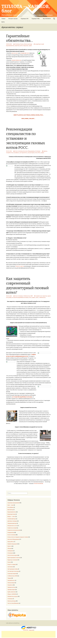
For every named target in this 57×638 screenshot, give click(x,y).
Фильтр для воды (28, 44)
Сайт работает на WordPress (12, 623)
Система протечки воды (13, 571)
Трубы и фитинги (11, 591)
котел (36, 152)
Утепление (10, 598)
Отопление (17, 44)
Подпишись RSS (24, 18)
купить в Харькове (24, 45)
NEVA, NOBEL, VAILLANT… (29, 118)
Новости (10, 546)
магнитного (15, 53)
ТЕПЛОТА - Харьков (28, 630)
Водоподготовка (11, 514)
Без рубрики (11, 507)
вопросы (45, 151)
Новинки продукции (12, 544)
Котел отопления (19, 151)
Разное (22, 44)
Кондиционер (11, 532)
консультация (31, 152)
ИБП (10, 297)
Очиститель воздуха (12, 555)
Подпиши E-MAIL (36, 18)
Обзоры (9, 548)
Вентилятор (10, 509)
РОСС (39, 152)
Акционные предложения (13, 502)
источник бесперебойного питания (20, 297)
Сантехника (10, 566)
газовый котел (9, 152)
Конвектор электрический (14, 530)
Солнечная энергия (12, 573)
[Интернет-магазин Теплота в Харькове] (17, 615)
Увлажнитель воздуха (13, 596)
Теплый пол (10, 585)
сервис (30, 45)
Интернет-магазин (13, 18)
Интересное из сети (12, 525)
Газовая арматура (12, 518)
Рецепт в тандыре (12, 564)
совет (37, 297)
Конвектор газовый (12, 528)
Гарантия (17, 45)
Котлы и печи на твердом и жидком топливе (18, 537)
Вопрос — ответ (11, 516)
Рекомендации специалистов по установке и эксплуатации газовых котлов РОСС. (25, 138)
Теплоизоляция (11, 582)
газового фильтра (16, 60)
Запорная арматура (12, 523)
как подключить (23, 152)
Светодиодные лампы (13, 569)
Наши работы (11, 541)
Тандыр (9, 578)
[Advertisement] (28, 634)
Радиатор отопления (12, 560)
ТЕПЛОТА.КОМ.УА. (38, 483)
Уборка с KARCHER (12, 594)
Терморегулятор (11, 587)
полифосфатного (25, 53)
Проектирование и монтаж (14, 557)
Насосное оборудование (29, 151)
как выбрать (16, 152)
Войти (3, 22)
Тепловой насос (11, 580)
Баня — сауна (11, 505)
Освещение (10, 550)
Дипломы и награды (12, 521)
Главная (3, 18)
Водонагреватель (12, 512)
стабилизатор (42, 297)
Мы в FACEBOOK (47, 18)
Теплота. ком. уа (19, 266)
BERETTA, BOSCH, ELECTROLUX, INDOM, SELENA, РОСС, (28, 115)
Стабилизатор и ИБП (28, 296)
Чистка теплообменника (13, 603)
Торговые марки (11, 589)
